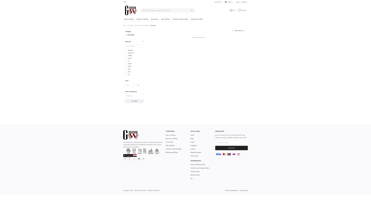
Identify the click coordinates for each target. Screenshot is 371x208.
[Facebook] (125, 159)
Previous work (195, 171)
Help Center (194, 156)
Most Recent (239, 30)
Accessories (154, 19)
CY (128, 61)
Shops (192, 142)
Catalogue (194, 145)
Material (128, 42)
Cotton (130, 58)
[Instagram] (129, 159)
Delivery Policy (195, 175)
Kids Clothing (165, 19)
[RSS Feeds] (143, 159)
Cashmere (131, 53)
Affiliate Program (196, 152)
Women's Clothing (142, 19)
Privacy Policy (243, 190)
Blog (192, 138)
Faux (129, 69)
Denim (130, 64)
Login (238, 2)
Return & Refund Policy (198, 164)
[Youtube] (139, 159)
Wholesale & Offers (197, 19)
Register (244, 2)
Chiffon (130, 55)
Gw (192, 178)
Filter (135, 101)
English (229, 2)
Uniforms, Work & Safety (180, 19)
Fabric (129, 66)
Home (125, 25)
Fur (129, 74)
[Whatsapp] (134, 159)
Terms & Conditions (231, 190)
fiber (129, 72)
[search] (192, 10)
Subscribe (231, 148)
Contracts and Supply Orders (200, 168)
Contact (193, 149)
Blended (130, 50)
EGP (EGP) (218, 2)
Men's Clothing (129, 19)
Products (130, 25)
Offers (125, 2)
